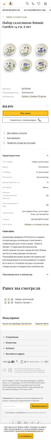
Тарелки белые (42, 323)
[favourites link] (39, 3)
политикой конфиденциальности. (29, 431)
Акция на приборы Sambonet (17, 323)
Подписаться (39, 406)
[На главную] (11, 3)
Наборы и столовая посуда (36, 224)
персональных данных (36, 412)
